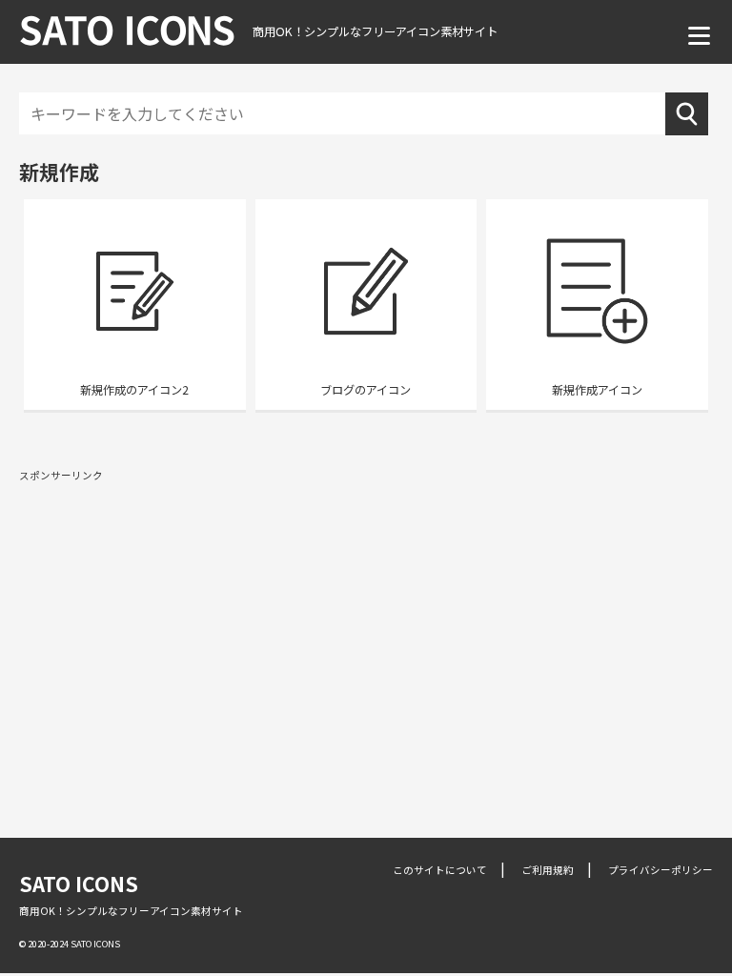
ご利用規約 (547, 870)
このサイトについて (440, 870)
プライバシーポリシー (660, 870)
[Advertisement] (366, 628)
